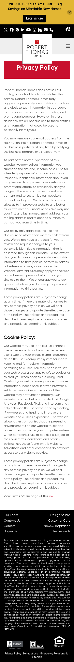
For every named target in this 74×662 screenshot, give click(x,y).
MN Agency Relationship (54, 653)
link (51, 496)
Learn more (34, 18)
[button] (68, 46)
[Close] (69, 12)
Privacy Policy (13, 653)
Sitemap (37, 657)
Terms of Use (30, 653)
